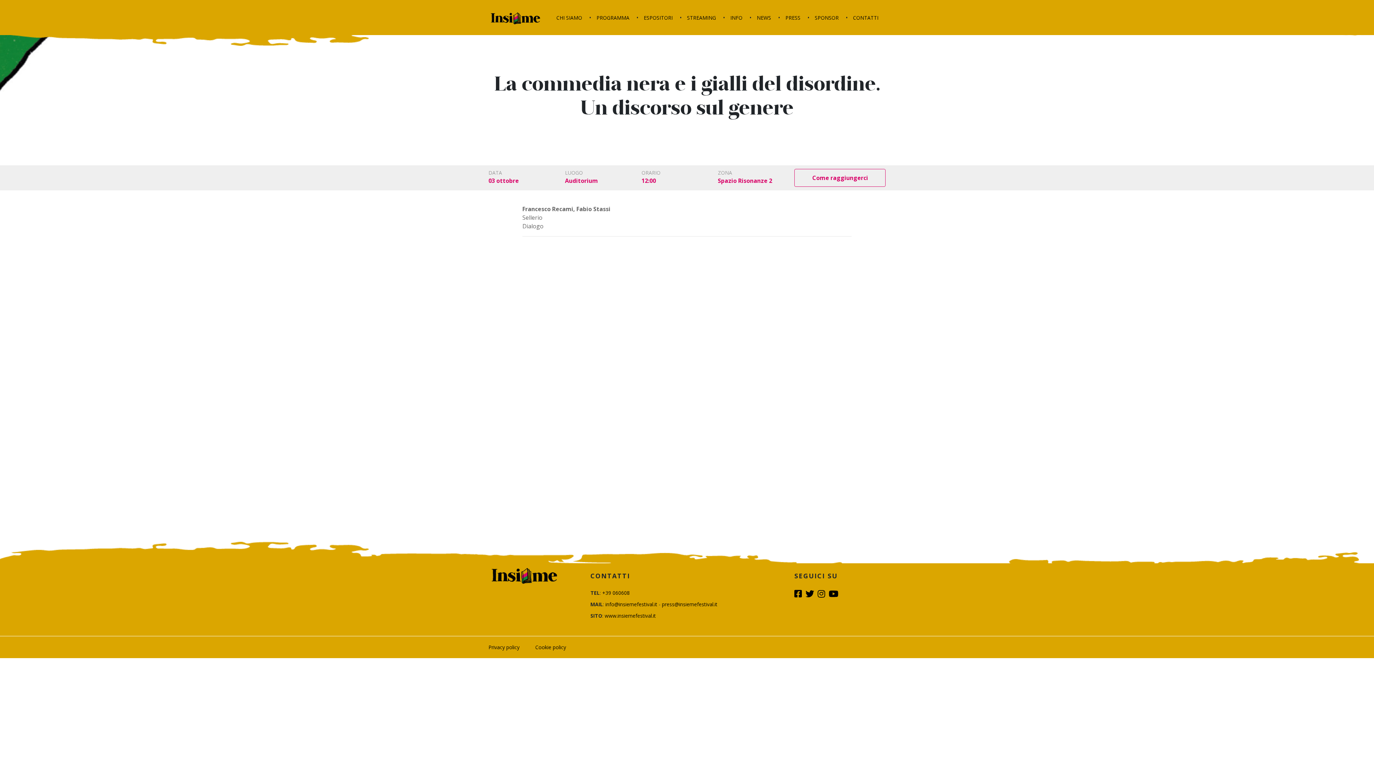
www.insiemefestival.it (630, 615)
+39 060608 (616, 592)
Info (736, 17)
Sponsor (827, 17)
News (764, 17)
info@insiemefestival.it (631, 604)
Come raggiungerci (840, 178)
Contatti (865, 17)
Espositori (658, 17)
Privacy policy (504, 647)
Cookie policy (550, 647)
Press (792, 17)
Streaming (701, 17)
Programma (612, 17)
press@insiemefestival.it (689, 604)
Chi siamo (569, 17)
